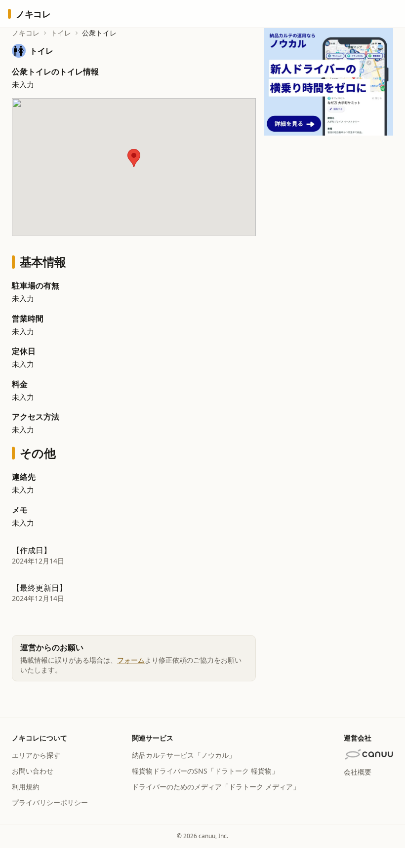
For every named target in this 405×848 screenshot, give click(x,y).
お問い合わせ (32, 771)
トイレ (60, 32)
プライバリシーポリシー (50, 802)
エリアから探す (36, 755)
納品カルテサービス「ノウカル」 (184, 755)
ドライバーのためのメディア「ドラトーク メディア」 (216, 786)
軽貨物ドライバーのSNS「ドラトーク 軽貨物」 (205, 771)
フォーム (131, 660)
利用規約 (26, 786)
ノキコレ (26, 32)
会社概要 (357, 772)
